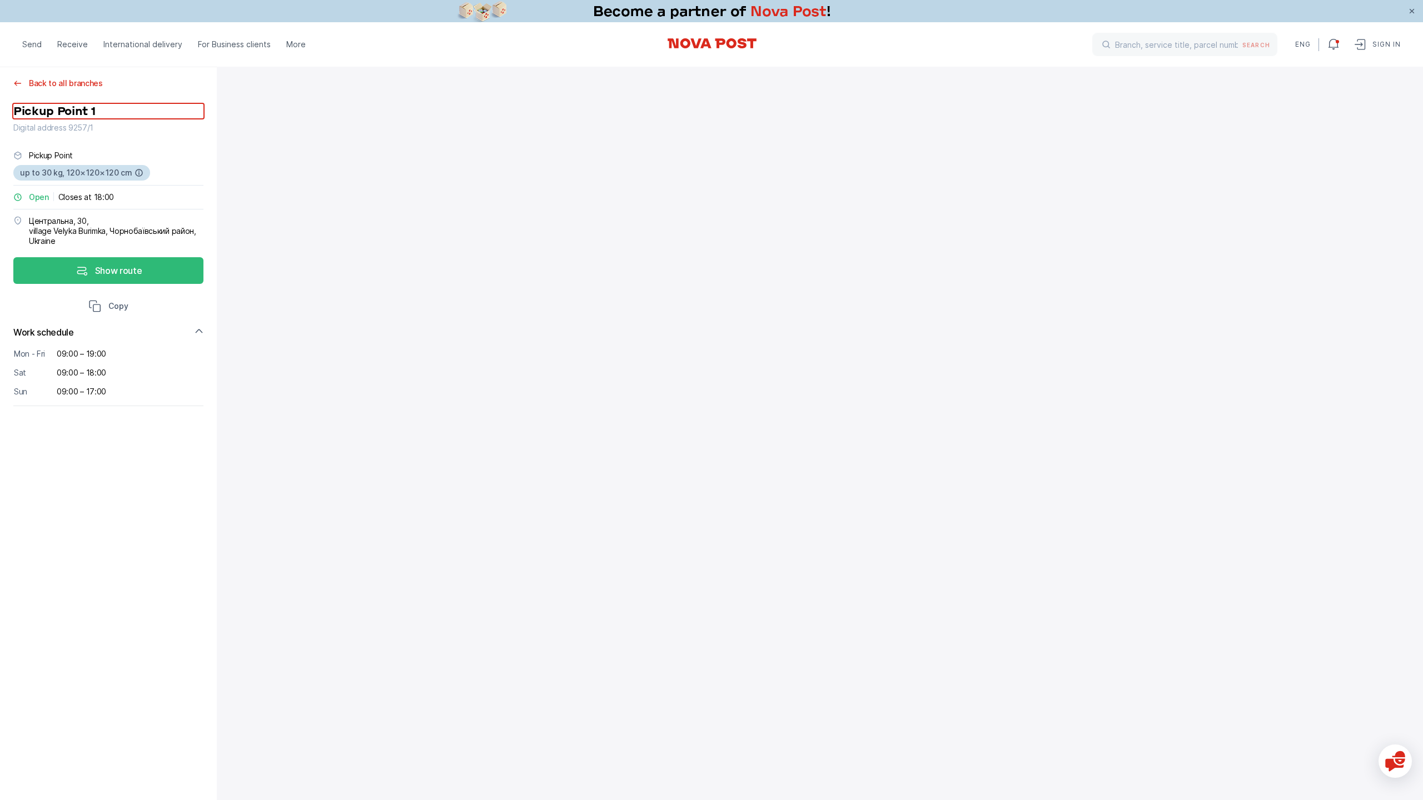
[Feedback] (1395, 761)
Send (32, 44)
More (296, 44)
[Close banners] (1411, 11)
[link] (711, 11)
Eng (1302, 44)
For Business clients (234, 44)
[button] (108, 307)
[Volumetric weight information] (139, 172)
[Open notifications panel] (1333, 44)
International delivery (142, 44)
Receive (72, 44)
